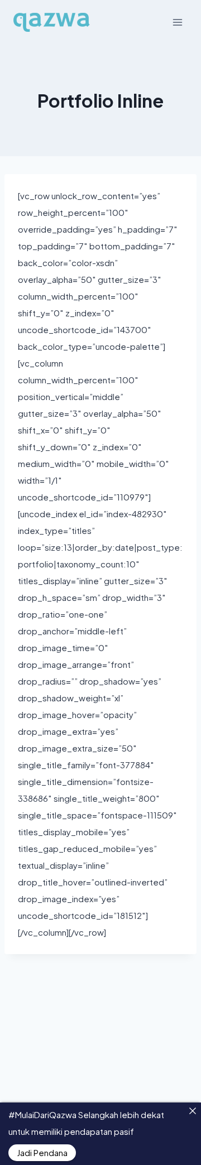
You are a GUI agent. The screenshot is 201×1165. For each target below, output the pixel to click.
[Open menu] (177, 22)
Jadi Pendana (42, 1152)
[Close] (192, 1111)
